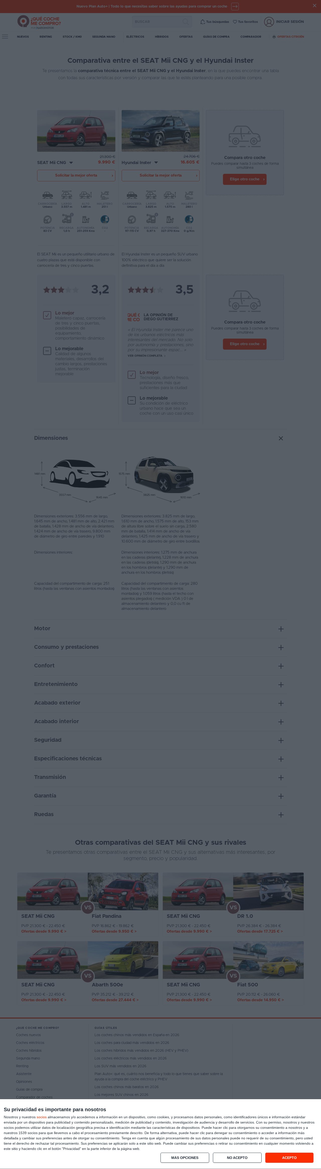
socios (42, 1117)
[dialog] (160, 1134)
